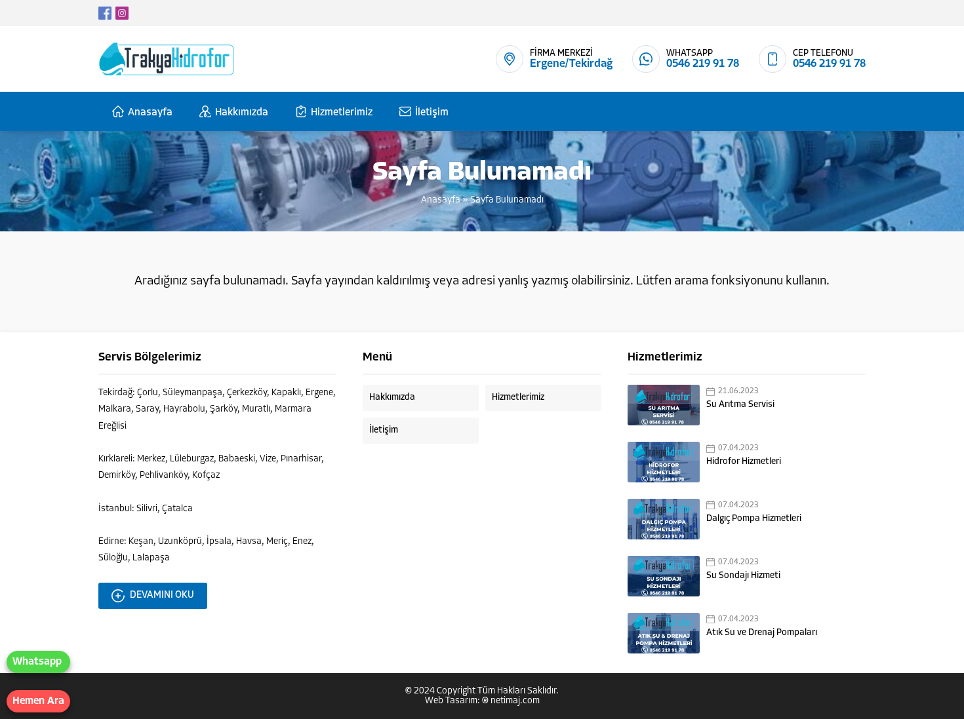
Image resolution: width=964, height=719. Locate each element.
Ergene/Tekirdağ (571, 63)
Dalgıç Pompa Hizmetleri (753, 519)
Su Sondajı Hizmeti (743, 576)
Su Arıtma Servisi (740, 405)
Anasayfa (440, 200)
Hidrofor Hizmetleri (743, 462)
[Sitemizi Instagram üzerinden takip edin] (122, 13)
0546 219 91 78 (702, 63)
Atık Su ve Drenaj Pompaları (761, 633)
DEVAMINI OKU (162, 595)
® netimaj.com (511, 701)
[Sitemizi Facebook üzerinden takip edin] (104, 13)
